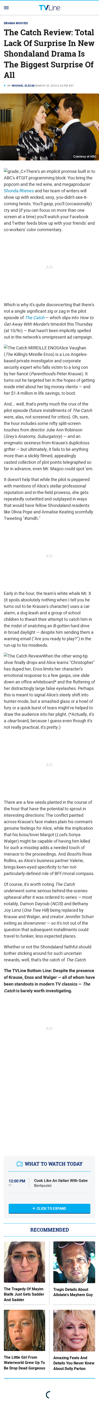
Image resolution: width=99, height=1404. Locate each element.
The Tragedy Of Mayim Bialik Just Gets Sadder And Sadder (24, 1295)
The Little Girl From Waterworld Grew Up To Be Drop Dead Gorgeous (24, 1363)
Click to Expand (51, 1208)
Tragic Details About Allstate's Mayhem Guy (73, 1292)
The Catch (34, 318)
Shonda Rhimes (19, 191)
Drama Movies (16, 23)
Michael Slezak (23, 86)
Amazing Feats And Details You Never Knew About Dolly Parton (73, 1363)
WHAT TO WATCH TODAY (54, 1164)
